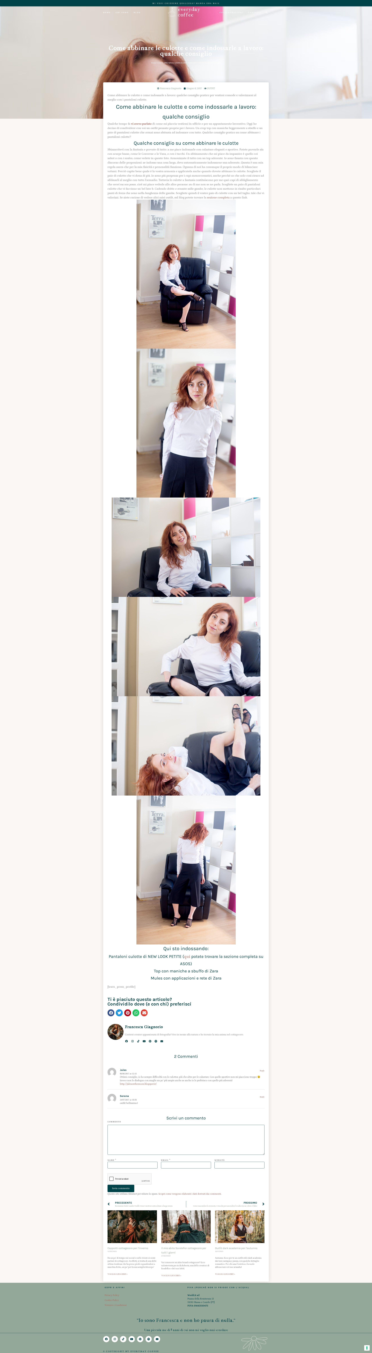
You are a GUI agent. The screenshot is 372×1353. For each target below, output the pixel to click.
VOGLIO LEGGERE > (117, 1274)
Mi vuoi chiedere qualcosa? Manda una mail (186, 3)
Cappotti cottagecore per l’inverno (128, 1248)
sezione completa (218, 197)
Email (165, 1160)
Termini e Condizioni (116, 1305)
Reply (262, 1071)
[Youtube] (144, 1041)
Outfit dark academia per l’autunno (236, 1248)
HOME (107, 13)
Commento (114, 1122)
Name (111, 1160)
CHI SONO (122, 13)
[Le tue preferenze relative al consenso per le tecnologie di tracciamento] (367, 1348)
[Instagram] (132, 1041)
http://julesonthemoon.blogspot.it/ (138, 1084)
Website (219, 1160)
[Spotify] (156, 1041)
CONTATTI (254, 13)
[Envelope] (161, 1041)
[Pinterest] (150, 1041)
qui (187, 956)
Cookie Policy (112, 1300)
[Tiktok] (138, 1041)
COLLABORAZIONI (231, 13)
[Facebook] (126, 1041)
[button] (111, 1012)
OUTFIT (211, 88)
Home (153, 63)
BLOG (137, 13)
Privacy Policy (112, 1295)
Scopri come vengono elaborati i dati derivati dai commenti (189, 1194)
